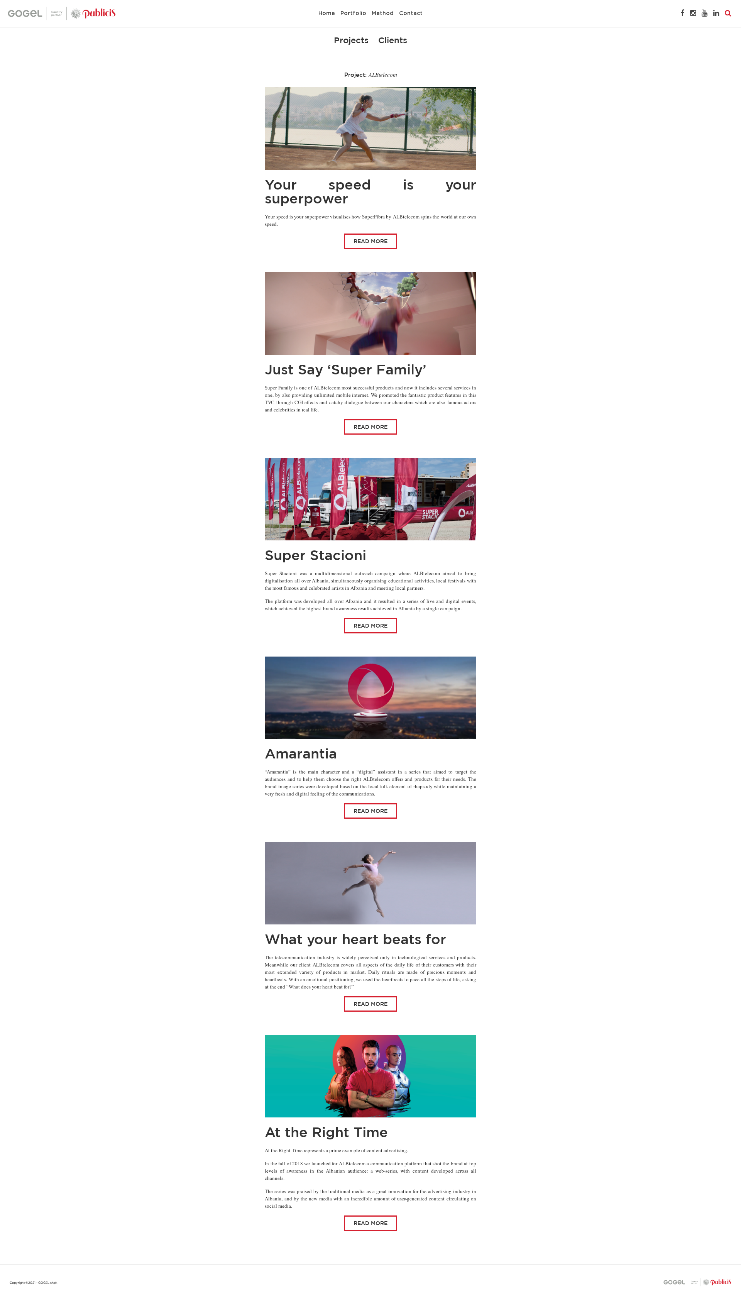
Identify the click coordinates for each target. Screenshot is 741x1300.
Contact (411, 13)
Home (326, 13)
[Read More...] (370, 128)
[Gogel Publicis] (62, 13)
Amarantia (301, 753)
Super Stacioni (315, 555)
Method (383, 13)
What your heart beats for (355, 939)
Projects (351, 40)
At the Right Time (326, 1132)
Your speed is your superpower (370, 191)
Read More (370, 241)
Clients (392, 40)
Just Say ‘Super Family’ (345, 369)
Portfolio (353, 13)
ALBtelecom (383, 74)
